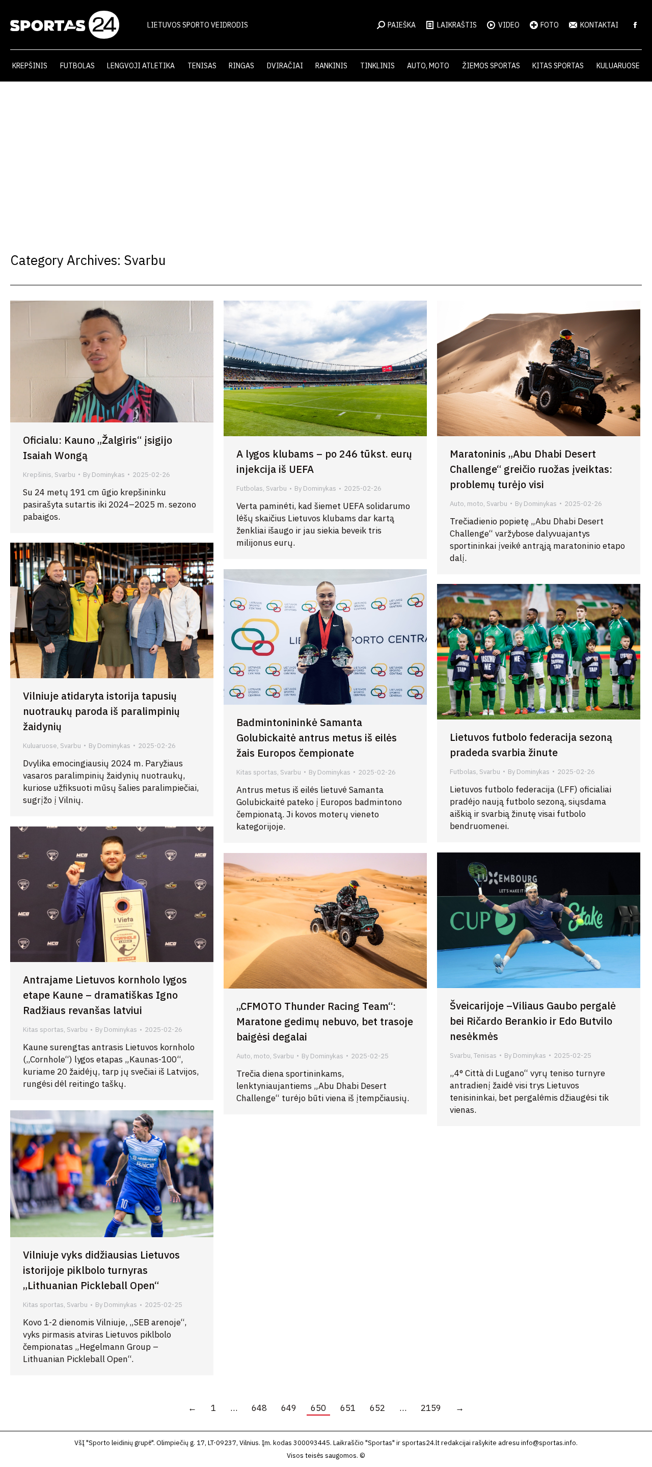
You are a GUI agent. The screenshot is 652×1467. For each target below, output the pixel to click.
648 (259, 1407)
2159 (431, 1407)
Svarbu (65, 474)
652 (377, 1407)
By (104, 474)
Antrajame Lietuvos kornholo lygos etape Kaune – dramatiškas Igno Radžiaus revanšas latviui (105, 995)
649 (288, 1407)
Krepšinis (37, 474)
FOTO (549, 25)
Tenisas (485, 1055)
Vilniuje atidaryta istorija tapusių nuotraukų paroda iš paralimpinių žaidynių (101, 711)
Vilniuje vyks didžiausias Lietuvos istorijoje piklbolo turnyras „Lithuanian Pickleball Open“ (101, 1270)
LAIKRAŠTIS (457, 25)
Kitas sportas (256, 772)
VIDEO (509, 25)
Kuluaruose (40, 745)
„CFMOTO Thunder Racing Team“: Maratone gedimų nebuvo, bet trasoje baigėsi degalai (324, 1021)
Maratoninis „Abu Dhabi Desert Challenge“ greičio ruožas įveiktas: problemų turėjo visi (531, 469)
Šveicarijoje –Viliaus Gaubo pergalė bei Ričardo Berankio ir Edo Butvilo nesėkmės (533, 1021)
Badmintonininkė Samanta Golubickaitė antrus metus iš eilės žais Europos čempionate (316, 737)
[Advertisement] (326, 158)
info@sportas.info (548, 1442)
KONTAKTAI (599, 25)
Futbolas (249, 488)
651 (348, 1407)
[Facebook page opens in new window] (635, 25)
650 (318, 1407)
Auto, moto (466, 503)
